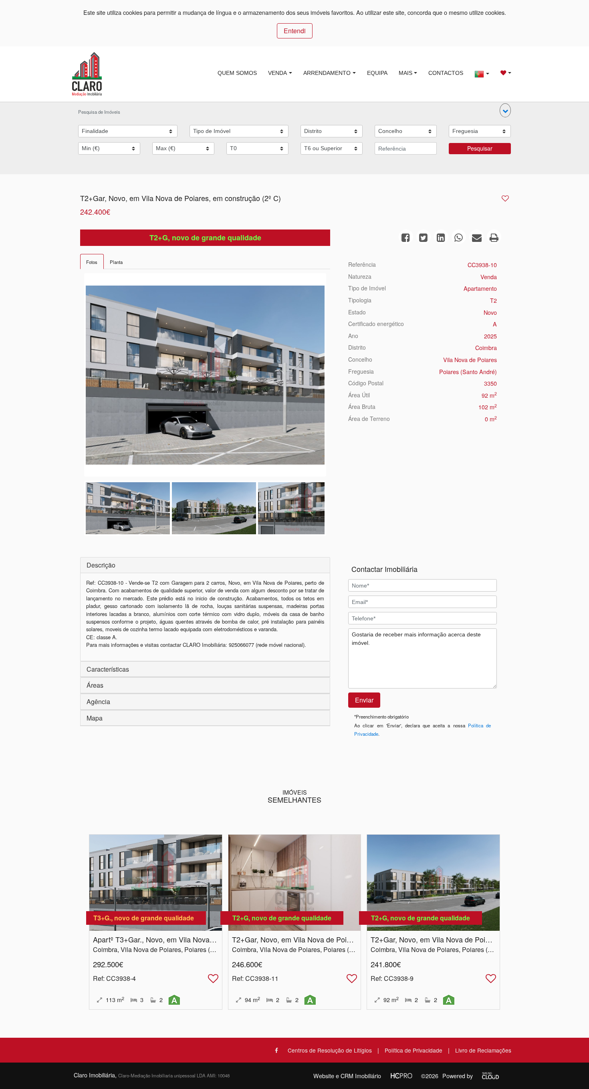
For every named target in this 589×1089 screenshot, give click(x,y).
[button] (505, 110)
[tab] (92, 261)
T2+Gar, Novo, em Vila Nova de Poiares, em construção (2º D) (332, 939)
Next (337, 377)
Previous (74, 377)
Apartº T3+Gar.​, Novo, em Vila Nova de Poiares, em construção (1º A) (205, 939)
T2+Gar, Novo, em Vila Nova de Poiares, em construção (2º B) (471, 939)
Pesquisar (479, 148)
